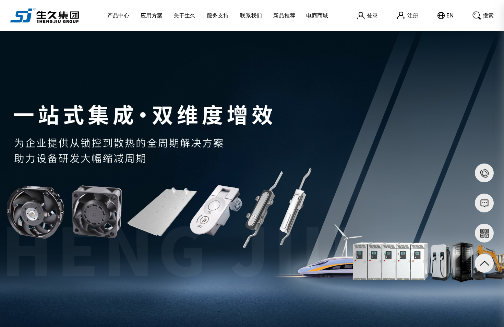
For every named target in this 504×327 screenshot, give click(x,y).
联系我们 (251, 15)
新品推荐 (284, 15)
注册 (412, 15)
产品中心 (118, 15)
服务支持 (218, 15)
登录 (372, 15)
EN (450, 15)
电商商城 (317, 15)
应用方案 (152, 15)
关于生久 (184, 15)
